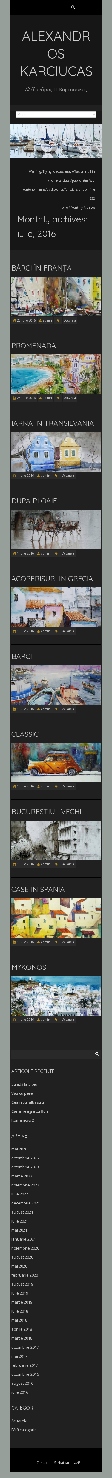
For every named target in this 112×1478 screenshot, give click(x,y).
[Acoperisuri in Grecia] (56, 590)
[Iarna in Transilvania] (56, 435)
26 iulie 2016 (26, 320)
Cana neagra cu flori (29, 1111)
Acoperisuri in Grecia (52, 578)
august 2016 (22, 1383)
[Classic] (56, 745)
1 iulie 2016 (25, 475)
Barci (21, 656)
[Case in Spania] (56, 901)
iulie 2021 (19, 1221)
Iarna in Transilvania (52, 423)
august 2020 (22, 1257)
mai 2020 (19, 1266)
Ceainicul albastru (27, 1102)
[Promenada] (56, 357)
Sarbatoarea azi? (67, 1462)
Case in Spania (38, 889)
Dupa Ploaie (34, 500)
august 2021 (22, 1212)
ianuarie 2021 (23, 1239)
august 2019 (22, 1284)
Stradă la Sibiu (24, 1084)
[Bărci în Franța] (56, 279)
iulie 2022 (19, 1194)
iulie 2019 (19, 1293)
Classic (25, 734)
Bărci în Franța (41, 267)
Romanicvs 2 (22, 1120)
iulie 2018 (19, 1311)
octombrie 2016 (25, 1374)
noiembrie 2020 (25, 1248)
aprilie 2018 (21, 1329)
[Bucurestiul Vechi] (56, 823)
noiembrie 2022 (25, 1185)
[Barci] (56, 668)
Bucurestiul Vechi (46, 811)
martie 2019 (21, 1302)
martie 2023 (21, 1176)
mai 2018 (19, 1320)
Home (64, 207)
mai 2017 (19, 1356)
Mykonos (28, 967)
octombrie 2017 (25, 1347)
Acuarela (70, 320)
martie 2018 (21, 1338)
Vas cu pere (22, 1093)
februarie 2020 (24, 1275)
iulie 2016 (19, 1392)
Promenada (33, 345)
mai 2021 (19, 1230)
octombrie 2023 (25, 1167)
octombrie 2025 (25, 1158)
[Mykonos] (56, 978)
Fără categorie (24, 1429)
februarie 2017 (24, 1365)
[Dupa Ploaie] (56, 512)
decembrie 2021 (25, 1203)
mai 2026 (19, 1149)
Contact (42, 1462)
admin (47, 320)
